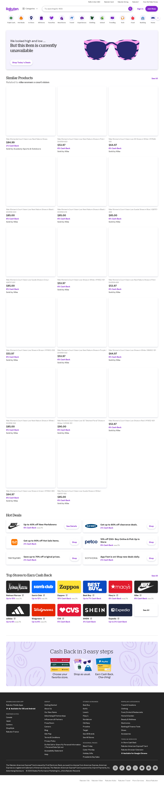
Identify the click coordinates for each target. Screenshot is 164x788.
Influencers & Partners (53, 719)
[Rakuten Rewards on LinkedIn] (155, 768)
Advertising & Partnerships (55, 716)
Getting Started (50, 705)
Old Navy (86, 723)
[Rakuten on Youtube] (142, 768)
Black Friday (88, 746)
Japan (8, 721)
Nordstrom (87, 719)
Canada (9, 717)
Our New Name (50, 712)
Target (85, 730)
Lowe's (85, 712)
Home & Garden (127, 716)
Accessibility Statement (53, 751)
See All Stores (88, 737)
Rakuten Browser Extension (132, 750)
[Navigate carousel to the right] (158, 18)
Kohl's (85, 708)
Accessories (126, 734)
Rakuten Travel (124, 780)
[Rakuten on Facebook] (128, 768)
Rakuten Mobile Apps (14, 705)
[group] (30, 118)
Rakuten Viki (85, 780)
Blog (46, 730)
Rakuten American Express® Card (134, 746)
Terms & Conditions (52, 737)
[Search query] (130, 9)
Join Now (151, 8)
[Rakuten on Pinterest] (148, 768)
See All (155, 78)
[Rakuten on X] (135, 768)
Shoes (123, 730)
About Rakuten (152, 780)
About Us (48, 708)
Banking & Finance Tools (130, 726)
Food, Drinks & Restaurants (132, 712)
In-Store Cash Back (128, 742)
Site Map (47, 734)
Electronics (125, 723)
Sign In (140, 8)
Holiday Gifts (88, 753)
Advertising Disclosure (15, 771)
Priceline (86, 726)
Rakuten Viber (97, 780)
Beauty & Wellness (128, 719)
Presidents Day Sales (91, 757)
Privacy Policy (49, 741)
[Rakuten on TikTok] (122, 768)
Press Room (49, 723)
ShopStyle (10, 728)
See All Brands (88, 734)
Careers (47, 726)
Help (46, 754)
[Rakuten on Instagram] (115, 768)
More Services (138, 780)
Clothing (124, 708)
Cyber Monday (89, 750)
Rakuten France (12, 732)
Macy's (85, 716)
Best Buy (86, 705)
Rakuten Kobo (110, 780)
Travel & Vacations (128, 705)
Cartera (9, 724)
